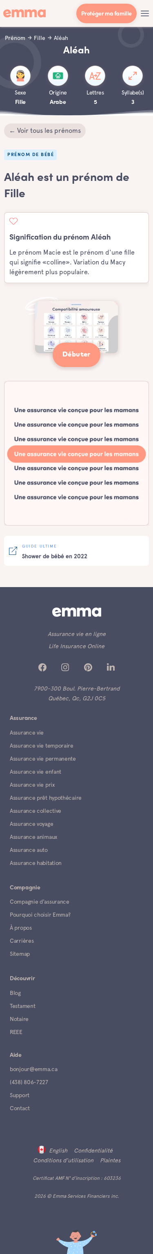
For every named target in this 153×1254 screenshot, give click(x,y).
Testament (22, 1006)
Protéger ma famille (106, 14)
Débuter (76, 354)
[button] (145, 13)
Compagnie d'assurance (39, 901)
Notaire (19, 1019)
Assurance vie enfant (35, 771)
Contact (20, 1108)
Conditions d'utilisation (63, 1160)
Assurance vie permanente (43, 758)
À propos (21, 927)
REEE (16, 1032)
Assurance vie (27, 732)
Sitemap (20, 953)
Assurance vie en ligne (77, 634)
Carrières (21, 940)
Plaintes (110, 1160)
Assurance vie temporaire (41, 745)
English (58, 1150)
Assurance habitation (36, 863)
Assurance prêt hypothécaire (46, 797)
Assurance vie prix (32, 784)
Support (19, 1095)
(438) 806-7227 (29, 1082)
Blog (15, 993)
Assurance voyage (31, 824)
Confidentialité (93, 1150)
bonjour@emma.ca (34, 1069)
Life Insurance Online (76, 646)
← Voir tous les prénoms (45, 130)
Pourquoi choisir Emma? (40, 914)
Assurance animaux (33, 837)
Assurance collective (35, 810)
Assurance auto (29, 850)
